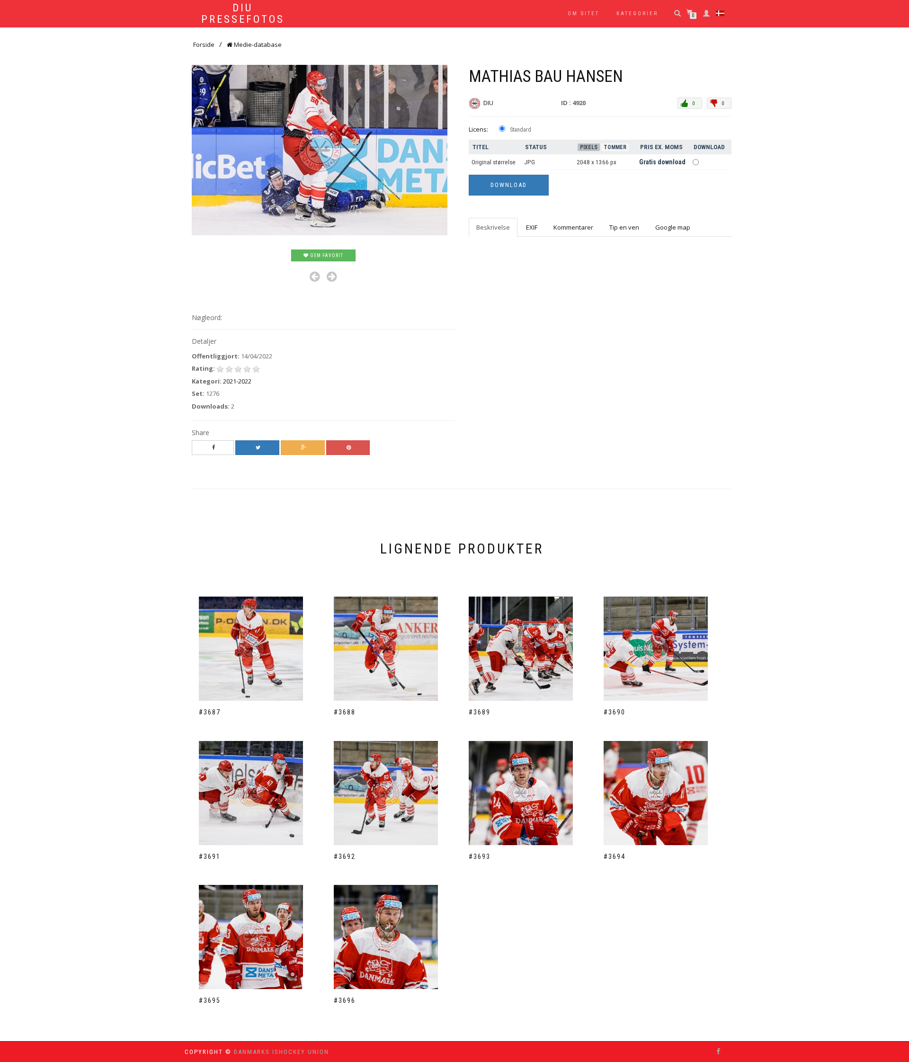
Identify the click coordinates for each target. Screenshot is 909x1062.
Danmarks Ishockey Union (281, 1051)
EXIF (531, 227)
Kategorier (637, 13)
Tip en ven (624, 227)
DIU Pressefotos (243, 13)
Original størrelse (494, 162)
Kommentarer (573, 227)
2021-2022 (237, 381)
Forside (203, 44)
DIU (489, 102)
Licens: (478, 129)
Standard (520, 129)
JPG (529, 162)
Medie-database (257, 44)
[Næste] (332, 277)
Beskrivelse (493, 227)
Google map (672, 227)
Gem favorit (326, 255)
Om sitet (583, 13)
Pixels (588, 147)
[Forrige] (315, 277)
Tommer (615, 147)
